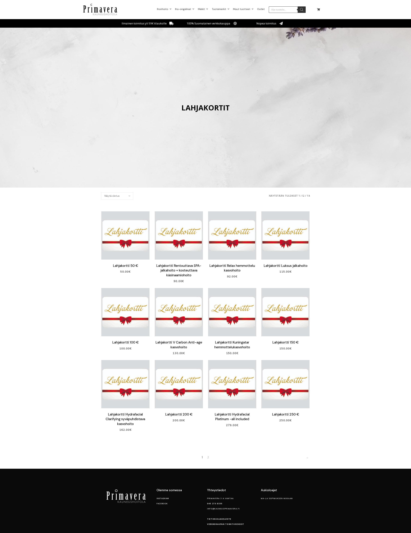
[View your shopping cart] (319, 9)
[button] (164, 9)
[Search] (302, 9)
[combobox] (117, 195)
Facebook (162, 503)
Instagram (163, 498)
